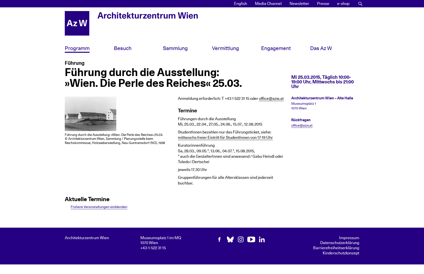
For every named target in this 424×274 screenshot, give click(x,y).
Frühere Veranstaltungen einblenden (99, 207)
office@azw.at (271, 99)
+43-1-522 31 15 (153, 248)
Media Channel (268, 4)
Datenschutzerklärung (339, 243)
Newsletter (299, 4)
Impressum (349, 238)
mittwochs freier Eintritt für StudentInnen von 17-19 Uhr (225, 138)
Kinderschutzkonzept (341, 253)
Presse (323, 4)
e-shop (343, 4)
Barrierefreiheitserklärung (336, 248)
